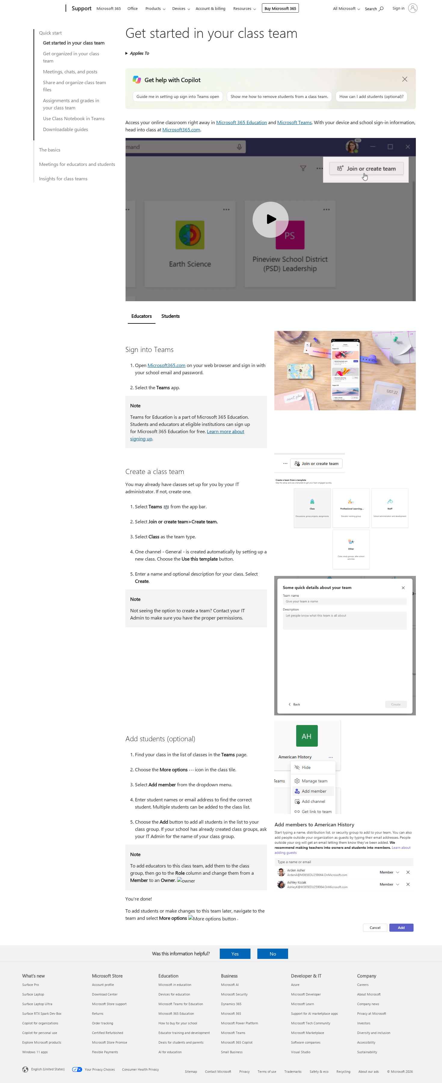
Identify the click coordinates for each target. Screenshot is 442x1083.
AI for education (170, 1052)
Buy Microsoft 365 (280, 8)
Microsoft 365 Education (241, 122)
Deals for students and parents (181, 1042)
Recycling (343, 1071)
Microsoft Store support (109, 1004)
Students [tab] (170, 316)
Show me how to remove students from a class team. (279, 96)
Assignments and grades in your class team (71, 104)
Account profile (103, 984)
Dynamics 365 (231, 1004)
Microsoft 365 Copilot (237, 1042)
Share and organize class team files (74, 86)
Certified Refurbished (107, 1032)
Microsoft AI (230, 984)
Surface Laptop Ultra (37, 1004)
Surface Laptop (33, 994)
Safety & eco (319, 1071)
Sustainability (367, 1052)
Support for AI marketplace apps (314, 1013)
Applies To (139, 53)
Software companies (306, 1042)
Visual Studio (300, 1052)
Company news (368, 1004)
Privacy (244, 1071)
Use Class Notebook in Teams (74, 118)
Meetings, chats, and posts (70, 71)
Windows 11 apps (35, 1052)
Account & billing (211, 8)
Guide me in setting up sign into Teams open (178, 96)
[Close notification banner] (405, 79)
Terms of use (267, 1071)
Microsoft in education (174, 984)
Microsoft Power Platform (239, 1023)
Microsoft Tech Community (310, 1023)
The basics (49, 149)
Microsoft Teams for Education (180, 1004)
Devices (179, 8)
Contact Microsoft (218, 1071)
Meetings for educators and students (77, 164)
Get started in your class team (74, 42)
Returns (97, 1013)
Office (132, 8)
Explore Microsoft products (41, 1042)
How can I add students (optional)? (371, 96)
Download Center (105, 994)
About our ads (368, 1071)
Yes (235, 953)
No (273, 953)
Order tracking (102, 1023)
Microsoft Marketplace (307, 1032)
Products (153, 8)
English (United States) (48, 1069)
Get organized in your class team (71, 57)
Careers (363, 984)
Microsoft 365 (109, 8)
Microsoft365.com (181, 129)
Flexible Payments (105, 1052)
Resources (242, 8)
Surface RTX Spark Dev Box (41, 1013)
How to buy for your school (177, 1023)
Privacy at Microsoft (371, 1013)
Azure (295, 984)
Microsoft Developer (306, 994)
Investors (363, 1023)
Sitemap (191, 1071)
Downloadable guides (65, 129)
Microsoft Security (234, 994)
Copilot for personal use (39, 1032)
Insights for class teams (63, 178)
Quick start (50, 32)
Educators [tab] (141, 316)
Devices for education (174, 994)
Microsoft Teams (294, 122)
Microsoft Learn (302, 1004)
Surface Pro (30, 984)
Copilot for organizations (40, 1023)
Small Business (232, 1052)
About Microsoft (369, 994)
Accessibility (366, 1042)
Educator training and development (184, 1032)
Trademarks (293, 1071)
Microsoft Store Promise (109, 1042)
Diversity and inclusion (373, 1032)
